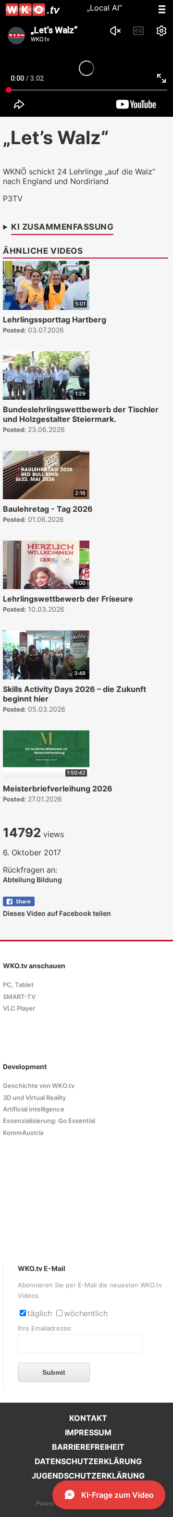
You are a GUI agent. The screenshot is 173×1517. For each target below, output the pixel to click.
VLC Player (19, 1008)
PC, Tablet (18, 984)
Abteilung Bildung (32, 880)
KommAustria (23, 1132)
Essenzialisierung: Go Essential (49, 1120)
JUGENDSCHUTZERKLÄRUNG (88, 1475)
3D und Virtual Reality (34, 1097)
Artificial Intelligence (33, 1109)
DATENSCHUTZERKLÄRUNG (88, 1461)
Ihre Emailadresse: (45, 1328)
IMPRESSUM (88, 1432)
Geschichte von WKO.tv (38, 1085)
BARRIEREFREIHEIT (88, 1447)
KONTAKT (88, 1418)
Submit (53, 1372)
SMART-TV (19, 996)
